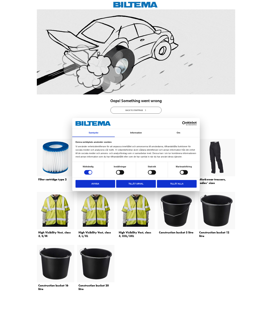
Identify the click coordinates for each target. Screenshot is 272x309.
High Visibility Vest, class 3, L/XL (94, 234)
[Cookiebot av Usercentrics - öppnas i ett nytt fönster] (184, 123)
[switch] (120, 172)
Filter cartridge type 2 (52, 179)
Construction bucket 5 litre (176, 232)
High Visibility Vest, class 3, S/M (54, 234)
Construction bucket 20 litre (93, 287)
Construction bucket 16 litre (53, 287)
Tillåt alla (176, 184)
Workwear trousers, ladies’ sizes (212, 181)
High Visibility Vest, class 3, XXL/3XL (135, 234)
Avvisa (95, 184)
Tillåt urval (136, 184)
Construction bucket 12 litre (214, 234)
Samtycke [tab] (93, 133)
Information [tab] (136, 133)
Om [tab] (178, 133)
